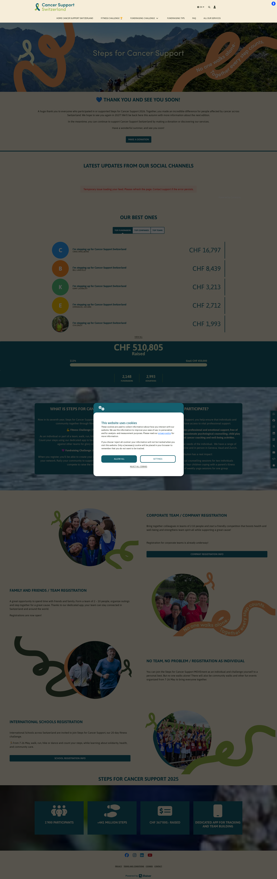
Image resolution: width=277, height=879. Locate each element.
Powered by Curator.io (229, 197)
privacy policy (164, 433)
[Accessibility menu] (273, 3)
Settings (157, 459)
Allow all (119, 459)
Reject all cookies (138, 466)
